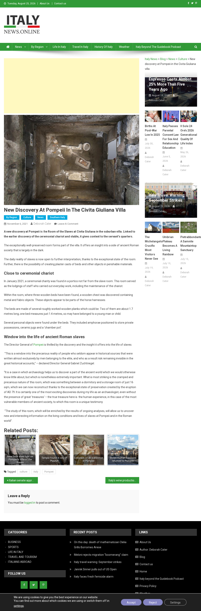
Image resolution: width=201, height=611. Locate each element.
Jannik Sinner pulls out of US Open (95, 569)
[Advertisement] (71, 85)
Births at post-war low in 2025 (152, 130)
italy (36, 471)
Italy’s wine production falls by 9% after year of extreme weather (124, 480)
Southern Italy (57, 217)
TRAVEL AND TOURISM (22, 556)
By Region (37, 46)
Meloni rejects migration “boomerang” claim (101, 554)
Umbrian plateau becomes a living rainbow (170, 245)
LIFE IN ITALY (15, 552)
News (18, 46)
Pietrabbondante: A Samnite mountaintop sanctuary (188, 243)
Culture (27, 217)
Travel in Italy (80, 46)
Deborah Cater (42, 223)
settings (19, 605)
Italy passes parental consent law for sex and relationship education (171, 137)
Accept (131, 602)
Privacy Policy (148, 586)
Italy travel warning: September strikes (167, 198)
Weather (124, 46)
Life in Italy (59, 46)
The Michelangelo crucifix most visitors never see (153, 247)
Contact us (60, 3)
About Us (44, 3)
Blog (142, 556)
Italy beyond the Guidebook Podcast (158, 46)
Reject (153, 602)
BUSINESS (14, 542)
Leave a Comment (68, 223)
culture (23, 471)
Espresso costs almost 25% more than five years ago (170, 84)
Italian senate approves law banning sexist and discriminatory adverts (23, 480)
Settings (175, 602)
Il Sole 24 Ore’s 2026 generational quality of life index (188, 135)
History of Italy (104, 46)
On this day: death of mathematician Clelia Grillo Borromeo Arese (100, 545)
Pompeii (38, 344)
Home (143, 571)
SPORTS (13, 547)
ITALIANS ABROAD (19, 561)
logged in (29, 502)
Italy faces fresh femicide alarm (93, 576)
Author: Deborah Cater (153, 549)
